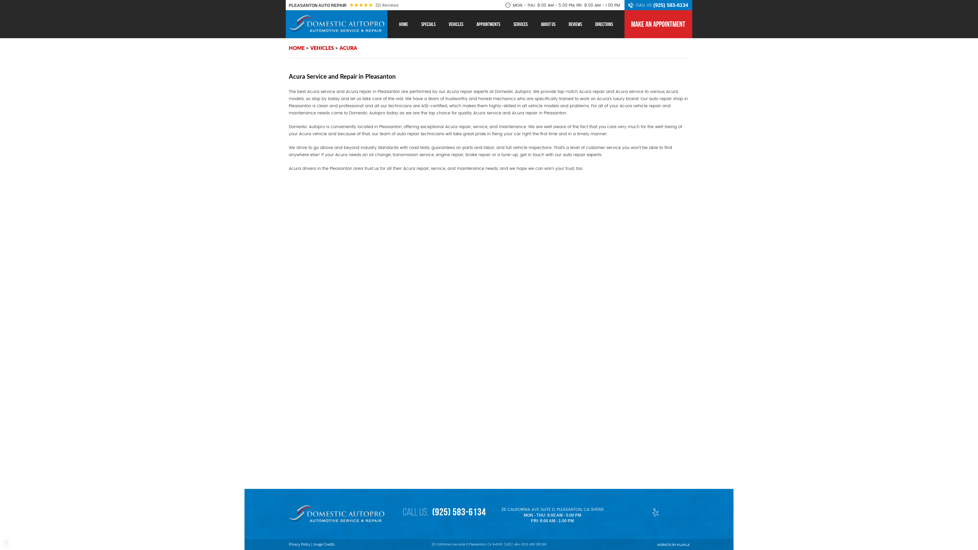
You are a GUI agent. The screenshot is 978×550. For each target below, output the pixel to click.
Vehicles (456, 24)
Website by (673, 545)
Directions (604, 24)
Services (520, 24)
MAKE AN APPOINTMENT (658, 24)
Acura (348, 48)
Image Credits (324, 544)
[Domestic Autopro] (336, 23)
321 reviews (387, 5)
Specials (428, 24)
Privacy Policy (299, 544)
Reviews (575, 24)
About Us (548, 24)
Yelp (654, 512)
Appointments (488, 24)
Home (403, 24)
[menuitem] (404, 24)
